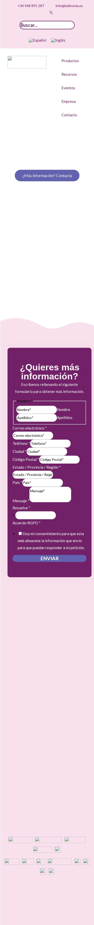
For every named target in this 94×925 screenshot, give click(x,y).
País (17, 482)
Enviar (50, 558)
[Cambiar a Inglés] (58, 40)
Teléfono (21, 443)
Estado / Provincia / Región (37, 467)
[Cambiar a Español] (37, 40)
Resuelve (21, 508)
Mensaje (21, 500)
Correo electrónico (30, 428)
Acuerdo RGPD (27, 523)
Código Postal (26, 459)
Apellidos (64, 417)
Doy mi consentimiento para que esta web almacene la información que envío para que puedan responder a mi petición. (51, 540)
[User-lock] (66, 12)
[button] (73, 60)
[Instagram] (35, 12)
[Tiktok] (27, 12)
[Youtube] (43, 12)
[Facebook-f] (58, 12)
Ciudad (20, 451)
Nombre (63, 409)
